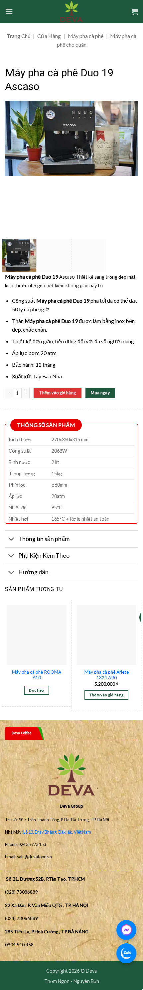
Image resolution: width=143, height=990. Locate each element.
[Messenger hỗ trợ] (126, 930)
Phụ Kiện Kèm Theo (44, 555)
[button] (9, 11)
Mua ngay (100, 392)
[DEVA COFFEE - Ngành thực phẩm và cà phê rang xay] (72, 11)
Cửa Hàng (49, 36)
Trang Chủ (19, 36)
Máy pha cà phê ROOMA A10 (36, 675)
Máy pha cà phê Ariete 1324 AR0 (106, 675)
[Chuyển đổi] (11, 540)
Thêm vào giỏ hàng (57, 392)
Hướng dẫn (33, 572)
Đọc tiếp (36, 690)
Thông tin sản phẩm (44, 538)
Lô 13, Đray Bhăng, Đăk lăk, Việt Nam (57, 832)
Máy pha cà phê (85, 36)
